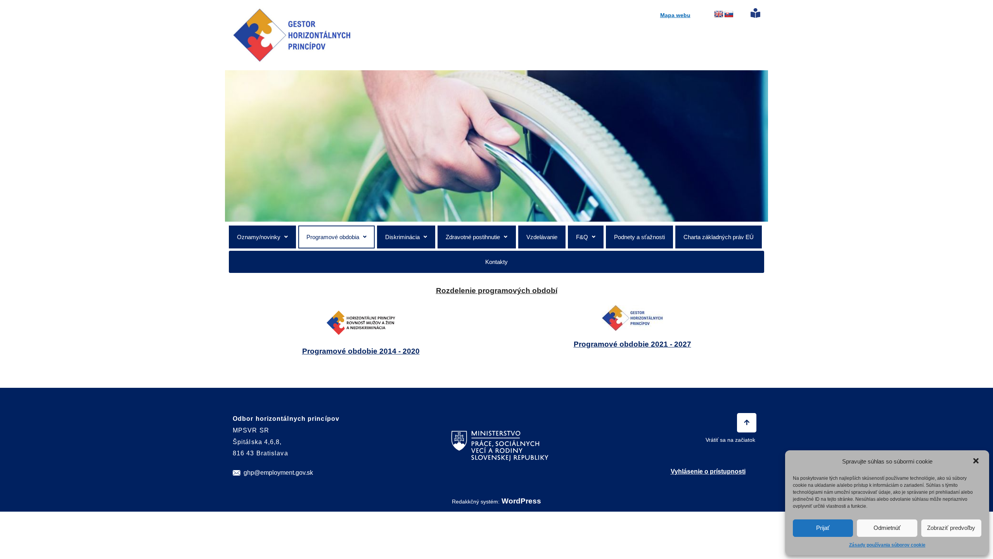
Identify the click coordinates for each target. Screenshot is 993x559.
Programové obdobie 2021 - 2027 (632, 344)
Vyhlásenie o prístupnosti (708, 471)
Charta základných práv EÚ (718, 237)
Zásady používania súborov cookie (887, 545)
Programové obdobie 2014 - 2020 (361, 351)
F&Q (582, 237)
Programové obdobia (332, 237)
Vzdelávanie (541, 237)
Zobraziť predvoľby (951, 527)
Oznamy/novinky (258, 237)
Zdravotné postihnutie (473, 237)
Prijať (823, 527)
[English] (718, 14)
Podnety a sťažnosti (639, 237)
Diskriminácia (402, 237)
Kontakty (496, 262)
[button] (976, 461)
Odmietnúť (887, 527)
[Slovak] (729, 14)
